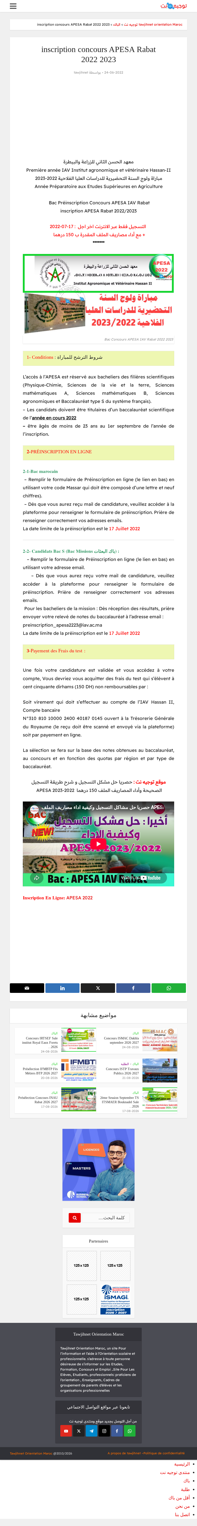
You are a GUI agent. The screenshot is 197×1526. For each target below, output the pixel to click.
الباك (135, 1033)
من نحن (182, 1506)
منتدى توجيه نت (175, 1472)
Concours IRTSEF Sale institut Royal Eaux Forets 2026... (40, 1043)
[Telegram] (91, 1431)
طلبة (185, 1489)
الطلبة (125, 1064)
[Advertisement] (98, 116)
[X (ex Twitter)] (79, 1431)
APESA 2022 (79, 898)
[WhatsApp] (129, 1431)
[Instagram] (104, 1431)
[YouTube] (66, 1431)
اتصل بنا (182, 1514)
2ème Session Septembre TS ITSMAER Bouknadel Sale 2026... (119, 1102)
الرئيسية (182, 1464)
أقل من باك (179, 1497)
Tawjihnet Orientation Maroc (31, 1453)
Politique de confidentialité (164, 1453)
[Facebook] (117, 1431)
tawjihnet (81, 72)
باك (186, 1480)
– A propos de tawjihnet (125, 1453)
